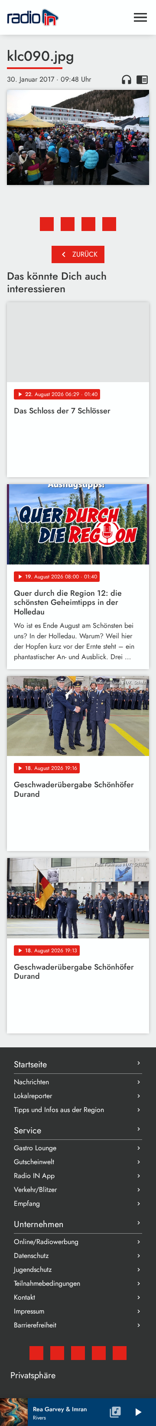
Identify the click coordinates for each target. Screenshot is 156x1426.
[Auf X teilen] (68, 224)
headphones (126, 79)
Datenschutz (31, 1256)
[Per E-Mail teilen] (109, 224)
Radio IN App (34, 1176)
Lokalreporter (33, 1096)
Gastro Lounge (35, 1148)
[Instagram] (78, 1353)
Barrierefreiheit (35, 1325)
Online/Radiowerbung (46, 1242)
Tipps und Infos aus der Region (59, 1110)
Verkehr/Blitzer (35, 1190)
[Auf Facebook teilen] (47, 224)
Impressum (29, 1311)
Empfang (27, 1203)
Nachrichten (31, 1082)
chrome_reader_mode (142, 79)
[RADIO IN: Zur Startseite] (67, 17)
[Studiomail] (36, 1353)
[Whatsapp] (99, 1353)
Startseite (30, 1064)
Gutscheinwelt (34, 1162)
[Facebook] (57, 1353)
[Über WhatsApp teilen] (88, 224)
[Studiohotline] (120, 1353)
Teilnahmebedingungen (47, 1283)
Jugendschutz (33, 1269)
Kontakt (24, 1297)
